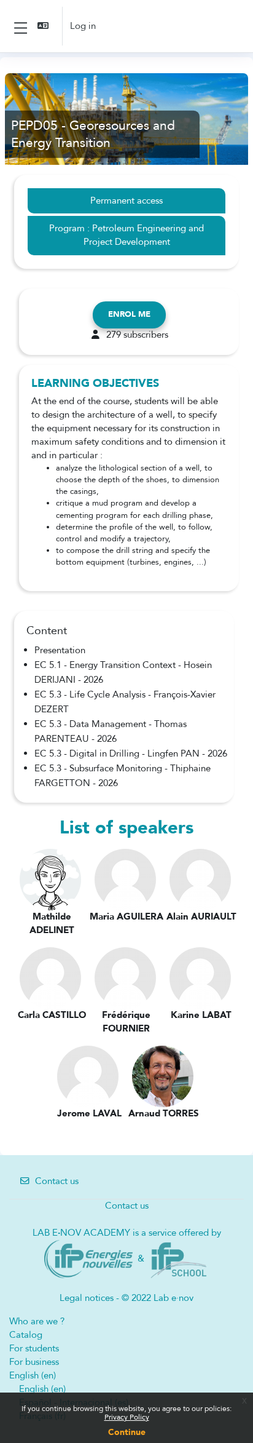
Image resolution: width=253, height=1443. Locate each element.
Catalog (25, 1335)
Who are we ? (36, 1321)
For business (34, 1362)
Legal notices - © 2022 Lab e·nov (126, 1298)
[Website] (89, 1258)
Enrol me (129, 314)
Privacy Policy (126, 1417)
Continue (127, 1432)
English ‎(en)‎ (32, 1375)
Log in (83, 26)
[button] (44, 26)
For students (34, 1348)
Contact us (57, 1181)
